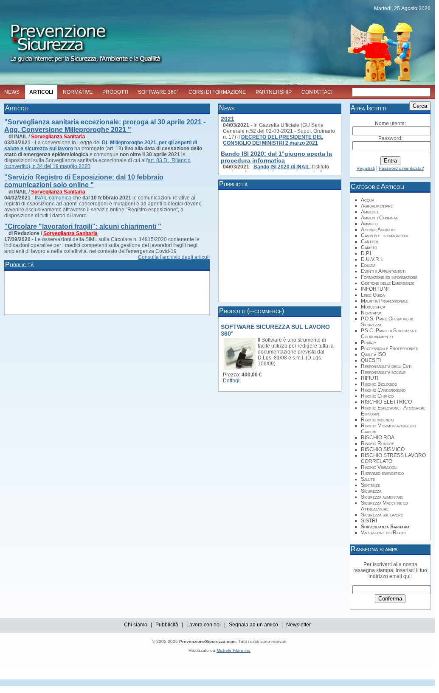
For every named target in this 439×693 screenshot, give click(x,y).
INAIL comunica (53, 198)
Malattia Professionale (384, 301)
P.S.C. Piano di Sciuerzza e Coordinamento (389, 333)
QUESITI (371, 360)
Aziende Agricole (378, 230)
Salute (368, 479)
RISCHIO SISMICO (383, 449)
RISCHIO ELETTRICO (386, 402)
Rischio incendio (377, 420)
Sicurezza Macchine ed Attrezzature (384, 506)
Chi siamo (135, 625)
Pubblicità (166, 625)
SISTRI (369, 521)
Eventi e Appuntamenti (383, 271)
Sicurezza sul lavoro (382, 515)
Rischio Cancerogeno (383, 390)
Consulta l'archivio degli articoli (174, 257)
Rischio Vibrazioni (379, 467)
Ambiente (370, 212)
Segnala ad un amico (253, 625)
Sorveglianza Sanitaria (58, 137)
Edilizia (368, 265)
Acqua (367, 200)
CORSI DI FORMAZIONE (217, 92)
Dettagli (232, 381)
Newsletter (298, 625)
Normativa (371, 313)
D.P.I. (366, 253)
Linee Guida (373, 295)
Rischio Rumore (377, 443)
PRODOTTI (115, 92)
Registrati (366, 168)
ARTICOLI (41, 92)
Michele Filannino (233, 650)
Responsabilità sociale (383, 372)
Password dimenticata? (401, 168)
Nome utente (390, 123)
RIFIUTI (369, 378)
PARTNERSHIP (274, 92)
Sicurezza (371, 491)
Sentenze (370, 485)
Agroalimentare (377, 206)
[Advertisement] (161, 292)
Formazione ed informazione (389, 277)
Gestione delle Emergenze (387, 283)
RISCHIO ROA (377, 437)
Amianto (369, 224)
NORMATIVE (78, 92)
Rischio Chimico (377, 396)
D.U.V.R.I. (372, 259)
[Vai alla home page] (81, 66)
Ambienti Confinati (379, 218)
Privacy (368, 342)
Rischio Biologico (379, 384)
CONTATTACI (316, 92)
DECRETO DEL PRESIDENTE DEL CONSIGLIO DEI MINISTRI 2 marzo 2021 (273, 137)
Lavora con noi (203, 625)
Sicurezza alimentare (382, 497)
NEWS (12, 92)
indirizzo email (385, 576)
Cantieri (369, 241)
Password (389, 138)
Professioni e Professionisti (389, 348)
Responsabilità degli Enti (386, 366)
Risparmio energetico (382, 473)
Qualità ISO (373, 354)
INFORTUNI (374, 289)
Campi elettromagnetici (384, 235)
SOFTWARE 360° (158, 92)
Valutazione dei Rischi (383, 533)
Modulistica (373, 307)
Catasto (369, 247)
